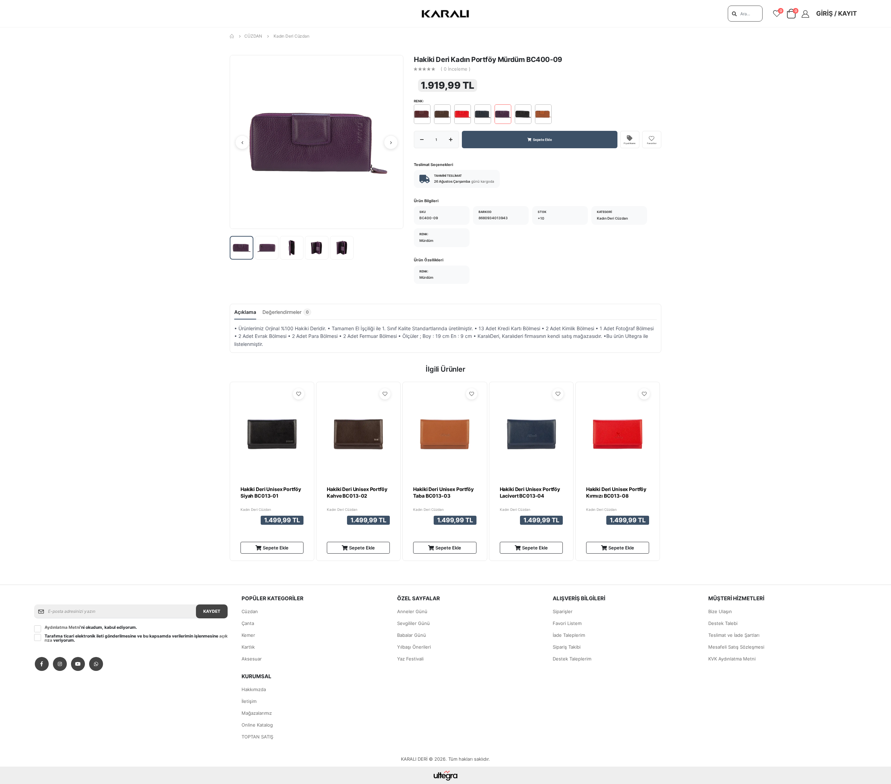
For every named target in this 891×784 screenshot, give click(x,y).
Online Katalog (257, 725)
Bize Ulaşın (720, 611)
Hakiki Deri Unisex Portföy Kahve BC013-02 (357, 492)
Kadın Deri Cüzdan (291, 36)
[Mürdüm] (503, 114)
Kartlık (248, 647)
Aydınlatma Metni (62, 627)
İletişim (249, 701)
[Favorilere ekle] (298, 393)
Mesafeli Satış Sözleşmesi (736, 647)
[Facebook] (42, 664)
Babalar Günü (411, 635)
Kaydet (211, 611)
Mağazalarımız (257, 713)
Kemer (248, 635)
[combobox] (745, 14)
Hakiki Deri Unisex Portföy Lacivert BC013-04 (530, 492)
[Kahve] (442, 114)
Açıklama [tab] (245, 312)
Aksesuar (252, 659)
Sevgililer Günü (413, 623)
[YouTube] (78, 664)
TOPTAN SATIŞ (257, 736)
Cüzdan (250, 611)
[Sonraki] (391, 142)
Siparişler (563, 611)
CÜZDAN (253, 36)
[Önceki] (242, 142)
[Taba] (543, 114)
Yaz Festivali (410, 659)
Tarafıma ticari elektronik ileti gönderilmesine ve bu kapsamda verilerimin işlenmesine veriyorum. (136, 638)
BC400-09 (428, 218)
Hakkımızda (254, 689)
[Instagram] (60, 664)
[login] (808, 14)
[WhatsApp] (96, 664)
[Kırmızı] (462, 114)
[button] (791, 15)
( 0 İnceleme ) (456, 69)
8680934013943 (493, 218)
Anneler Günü (412, 611)
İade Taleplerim (569, 635)
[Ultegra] (446, 775)
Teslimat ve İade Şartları (733, 635)
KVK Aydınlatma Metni (732, 659)
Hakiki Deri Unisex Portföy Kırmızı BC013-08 (616, 492)
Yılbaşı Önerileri (414, 647)
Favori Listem (567, 623)
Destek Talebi (723, 623)
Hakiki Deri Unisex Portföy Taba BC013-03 (443, 492)
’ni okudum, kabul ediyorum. (91, 627)
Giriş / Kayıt (836, 13)
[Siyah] (523, 114)
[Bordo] (422, 114)
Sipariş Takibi (567, 647)
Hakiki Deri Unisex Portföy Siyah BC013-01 (271, 492)
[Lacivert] (482, 114)
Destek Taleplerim (572, 659)
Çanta (248, 623)
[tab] (286, 313)
